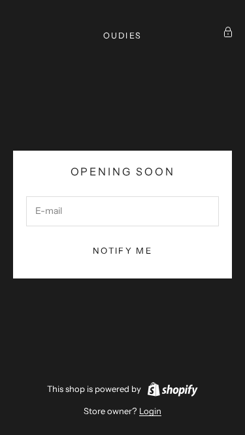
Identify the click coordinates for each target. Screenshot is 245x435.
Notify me (122, 250)
